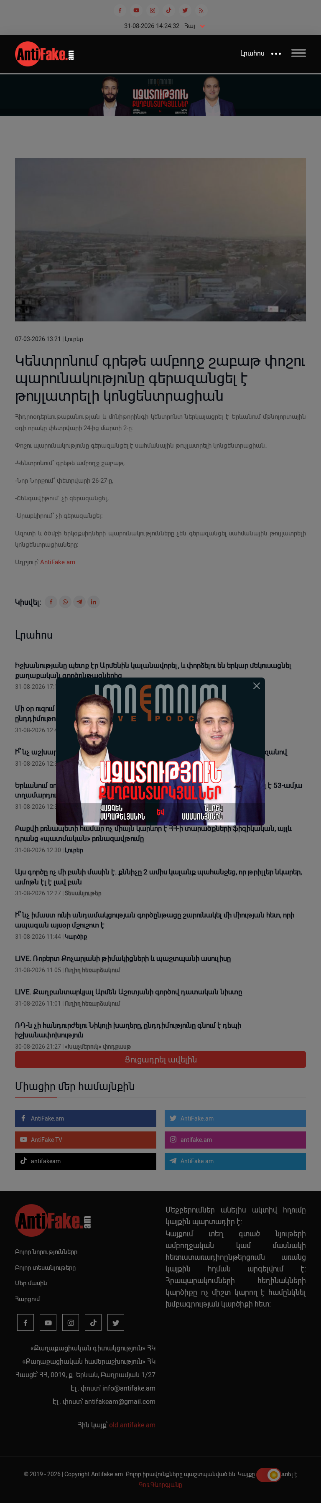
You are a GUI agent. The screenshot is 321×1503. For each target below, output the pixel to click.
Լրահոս (252, 53)
